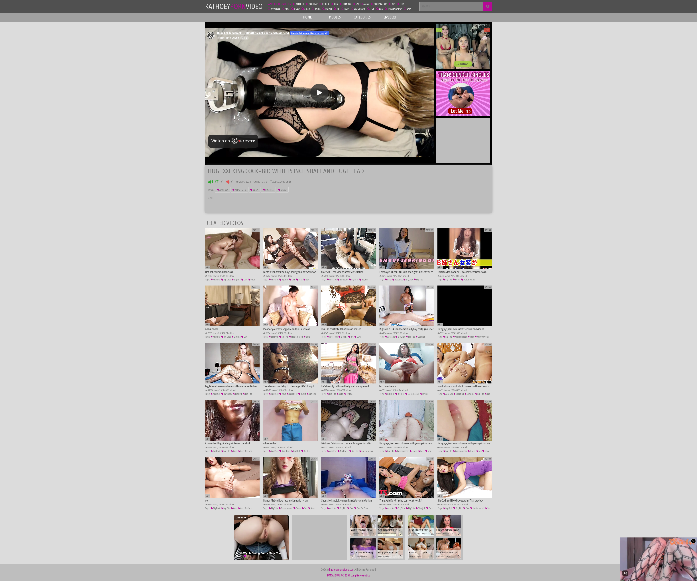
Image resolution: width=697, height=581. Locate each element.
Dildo (283, 189)
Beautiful (398, 279)
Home (307, 17)
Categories (362, 17)
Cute (341, 394)
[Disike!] (228, 182)
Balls (389, 279)
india (346, 8)
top (372, 8)
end (408, 8)
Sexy (486, 451)
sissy (307, 8)
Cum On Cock (483, 336)
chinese (300, 4)
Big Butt (238, 394)
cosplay (313, 4)
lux (381, 8)
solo (297, 8)
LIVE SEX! (389, 17)
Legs (422, 451)
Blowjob (421, 336)
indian (328, 8)
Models (335, 17)
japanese (275, 8)
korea (325, 4)
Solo (308, 336)
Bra (352, 336)
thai (335, 4)
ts (337, 8)
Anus (283, 394)
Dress (457, 279)
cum (401, 4)
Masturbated (469, 279)
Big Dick (227, 279)
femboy (347, 4)
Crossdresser (461, 336)
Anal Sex (223, 189)
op (393, 4)
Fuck (252, 279)
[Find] (487, 6)
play (287, 8)
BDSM (255, 189)
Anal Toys (240, 189)
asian (366, 4)
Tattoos (349, 394)
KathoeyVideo (234, 6)
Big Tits (269, 189)
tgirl (317, 8)
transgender (394, 8)
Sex (307, 279)
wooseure (359, 8)
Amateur (333, 451)
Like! (215, 182)
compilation (380, 4)
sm (357, 4)
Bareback (343, 279)
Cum (245, 279)
